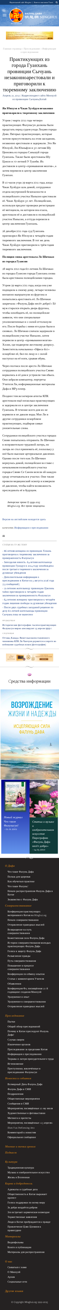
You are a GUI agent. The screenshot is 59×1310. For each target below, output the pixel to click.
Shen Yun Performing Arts (21, 1127)
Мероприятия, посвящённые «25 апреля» (30, 1122)
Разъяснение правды (19, 955)
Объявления (14, 983)
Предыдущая (8, 620)
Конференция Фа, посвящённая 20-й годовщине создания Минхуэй (28, 990)
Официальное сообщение (22, 1137)
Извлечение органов (19, 1044)
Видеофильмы (15, 1242)
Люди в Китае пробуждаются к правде (29, 1221)
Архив (11, 1276)
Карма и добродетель (18, 1183)
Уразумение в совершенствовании (27, 1001)
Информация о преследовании (31, 527)
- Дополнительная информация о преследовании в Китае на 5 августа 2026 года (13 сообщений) (28, 580)
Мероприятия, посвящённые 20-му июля (30, 1108)
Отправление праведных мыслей (26, 924)
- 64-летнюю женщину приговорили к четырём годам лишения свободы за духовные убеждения (29, 601)
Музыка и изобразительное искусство (29, 1172)
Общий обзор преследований (24, 1026)
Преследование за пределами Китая (27, 1049)
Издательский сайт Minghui (21, 2)
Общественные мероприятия (24, 1098)
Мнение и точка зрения (20, 1146)
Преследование (32, 48)
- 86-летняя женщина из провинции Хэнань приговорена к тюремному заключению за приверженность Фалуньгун (26, 554)
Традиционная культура (21, 1167)
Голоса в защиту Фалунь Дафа (24, 951)
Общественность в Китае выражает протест (27, 1195)
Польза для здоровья (19, 876)
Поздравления (15, 1093)
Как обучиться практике (21, 881)
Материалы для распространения (26, 1252)
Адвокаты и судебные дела (23, 1189)
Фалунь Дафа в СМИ (19, 1089)
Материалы (13, 1236)
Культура (11, 1162)
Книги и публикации (19, 1247)
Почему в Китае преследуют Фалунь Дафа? (28, 1033)
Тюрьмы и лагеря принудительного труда (31, 1058)
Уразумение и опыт (18, 996)
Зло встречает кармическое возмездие (29, 1212)
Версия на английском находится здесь (24, 519)
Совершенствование (18, 905)
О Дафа (10, 866)
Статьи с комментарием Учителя (26, 978)
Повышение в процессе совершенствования (21, 967)
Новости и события (18, 1078)
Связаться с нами (17, 1267)
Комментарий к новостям (22, 1132)
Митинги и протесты (19, 1118)
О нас (8, 1261)
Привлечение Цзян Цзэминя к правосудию (24, 1228)
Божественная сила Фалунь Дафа (26, 938)
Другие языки (14, 1291)
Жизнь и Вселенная (18, 1177)
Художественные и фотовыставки (26, 1113)
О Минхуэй (14, 1272)
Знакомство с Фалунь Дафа (23, 899)
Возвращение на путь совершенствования (19, 931)
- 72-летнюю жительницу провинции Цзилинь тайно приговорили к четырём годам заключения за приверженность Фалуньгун (28, 592)
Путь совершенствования (22, 960)
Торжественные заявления (22, 1216)
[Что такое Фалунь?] (16, 15)
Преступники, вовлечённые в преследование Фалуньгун (24, 1070)
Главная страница (12, 48)
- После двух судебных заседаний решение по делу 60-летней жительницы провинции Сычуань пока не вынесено (27, 611)
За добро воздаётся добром (22, 1207)
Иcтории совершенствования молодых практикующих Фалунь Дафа (29, 944)
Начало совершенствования (23, 919)
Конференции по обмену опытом (26, 974)
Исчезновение (15, 1063)
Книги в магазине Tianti (43, 2)
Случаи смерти (16, 1039)
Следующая (8, 633)
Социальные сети (17, 1281)
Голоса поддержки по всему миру (26, 1202)
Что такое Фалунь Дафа (21, 871)
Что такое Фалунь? (18, 886)
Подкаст (11, 1152)
